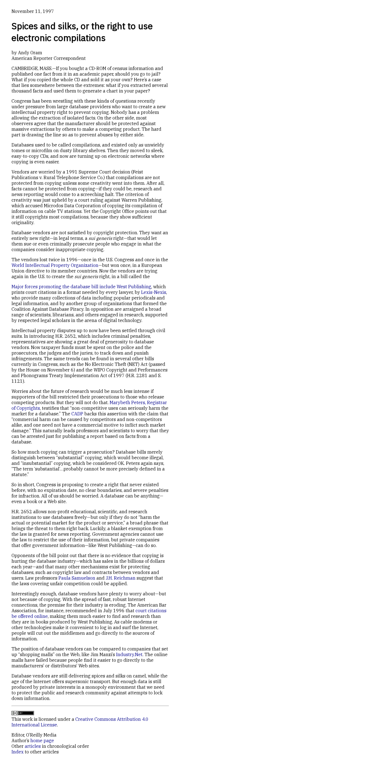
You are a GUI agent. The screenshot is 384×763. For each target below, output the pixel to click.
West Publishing (134, 286)
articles (33, 746)
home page (42, 740)
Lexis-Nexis (153, 292)
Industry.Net (129, 654)
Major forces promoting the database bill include (64, 286)
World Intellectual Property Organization (55, 265)
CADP (77, 414)
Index (18, 752)
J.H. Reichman (120, 578)
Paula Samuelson (76, 578)
